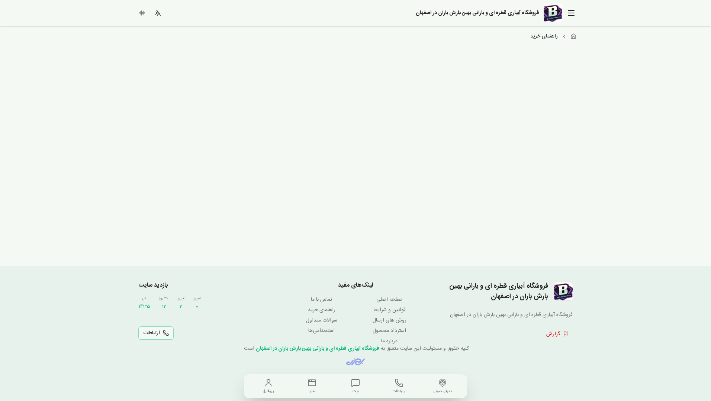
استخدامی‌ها (321, 331)
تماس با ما (321, 299)
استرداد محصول (389, 331)
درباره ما (389, 341)
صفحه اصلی (389, 299)
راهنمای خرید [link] (544, 36)
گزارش (553, 334)
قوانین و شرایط (389, 310)
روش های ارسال (389, 320)
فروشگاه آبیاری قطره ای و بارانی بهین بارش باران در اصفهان (317, 348)
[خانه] (573, 36)
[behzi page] (355, 361)
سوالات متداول (321, 320)
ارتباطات (151, 333)
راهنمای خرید (321, 310)
